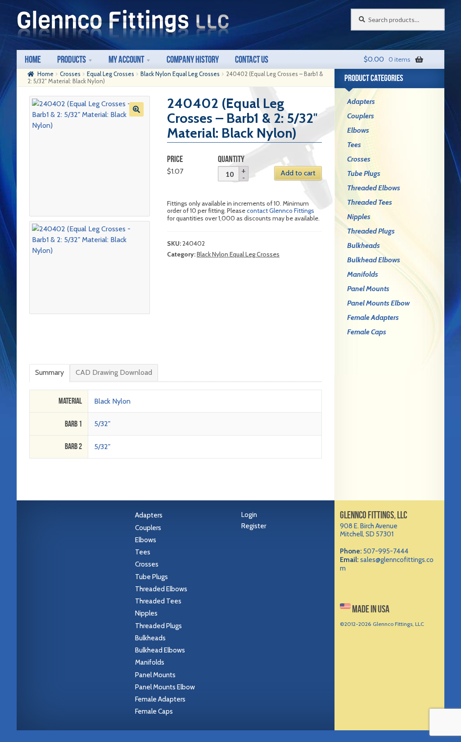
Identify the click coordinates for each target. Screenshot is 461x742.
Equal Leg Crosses (110, 73)
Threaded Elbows (373, 188)
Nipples (359, 216)
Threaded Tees (369, 202)
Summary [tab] (49, 372)
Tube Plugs (363, 173)
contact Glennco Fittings (280, 210)
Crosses (70, 73)
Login (249, 515)
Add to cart (298, 173)
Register (253, 526)
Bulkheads (363, 245)
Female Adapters (373, 317)
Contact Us (251, 59)
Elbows (358, 130)
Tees (354, 144)
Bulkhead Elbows (373, 260)
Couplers (360, 116)
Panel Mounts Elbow (378, 303)
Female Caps (366, 332)
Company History (193, 59)
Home (33, 59)
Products (71, 59)
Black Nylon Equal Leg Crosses (180, 73)
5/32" (102, 423)
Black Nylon (112, 401)
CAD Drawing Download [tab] (114, 372)
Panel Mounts (368, 288)
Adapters (361, 101)
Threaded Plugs (371, 231)
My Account (126, 59)
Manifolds (362, 274)
